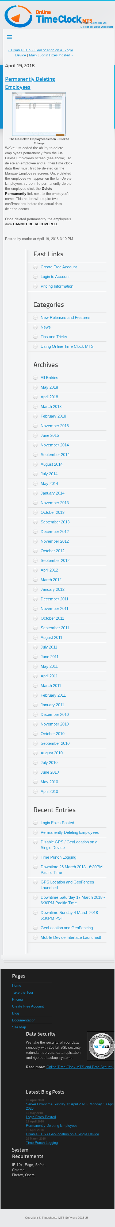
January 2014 (52, 493)
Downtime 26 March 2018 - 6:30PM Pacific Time (72, 870)
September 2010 (55, 743)
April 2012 (49, 570)
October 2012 (52, 551)
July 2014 (49, 474)
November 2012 (55, 541)
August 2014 (52, 464)
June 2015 (50, 435)
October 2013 (52, 512)
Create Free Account (59, 267)
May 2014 (49, 483)
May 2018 (49, 387)
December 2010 (55, 714)
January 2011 (52, 705)
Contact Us (98, 22)
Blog (15, 1013)
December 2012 (55, 531)
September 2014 (55, 454)
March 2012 (51, 579)
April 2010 (49, 791)
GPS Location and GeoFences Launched (67, 885)
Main (33, 55)
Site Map (19, 1027)
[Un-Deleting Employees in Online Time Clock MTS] (39, 135)
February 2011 (53, 695)
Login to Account (55, 276)
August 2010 (52, 753)
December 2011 (54, 599)
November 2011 (54, 608)
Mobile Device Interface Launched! (71, 937)
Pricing (17, 999)
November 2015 (55, 425)
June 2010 (50, 772)
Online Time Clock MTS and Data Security (80, 1067)
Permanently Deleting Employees (70, 832)
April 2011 (49, 676)
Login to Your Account (96, 26)
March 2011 (51, 685)
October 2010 (52, 733)
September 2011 (55, 628)
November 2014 (55, 445)
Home (16, 985)
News (46, 327)
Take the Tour (22, 992)
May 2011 (49, 666)
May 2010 (49, 782)
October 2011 (52, 618)
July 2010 (49, 762)
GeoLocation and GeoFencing (67, 927)
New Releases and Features (65, 317)
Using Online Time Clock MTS (67, 346)
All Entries (49, 377)
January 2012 (52, 589)
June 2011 (50, 656)
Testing (10, 36)
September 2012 (55, 560)
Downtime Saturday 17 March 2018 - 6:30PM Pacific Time (73, 900)
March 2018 (51, 406)
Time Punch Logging (58, 857)
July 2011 (49, 647)
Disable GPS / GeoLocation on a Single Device (69, 845)
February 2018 (53, 416)
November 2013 (55, 502)
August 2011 (51, 637)
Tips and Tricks (54, 336)
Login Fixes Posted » (56, 55)
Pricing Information (57, 286)
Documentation (23, 1020)
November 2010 (55, 724)
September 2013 (55, 522)
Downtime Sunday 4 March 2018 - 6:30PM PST (70, 915)
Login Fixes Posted (57, 822)
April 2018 (49, 397)
